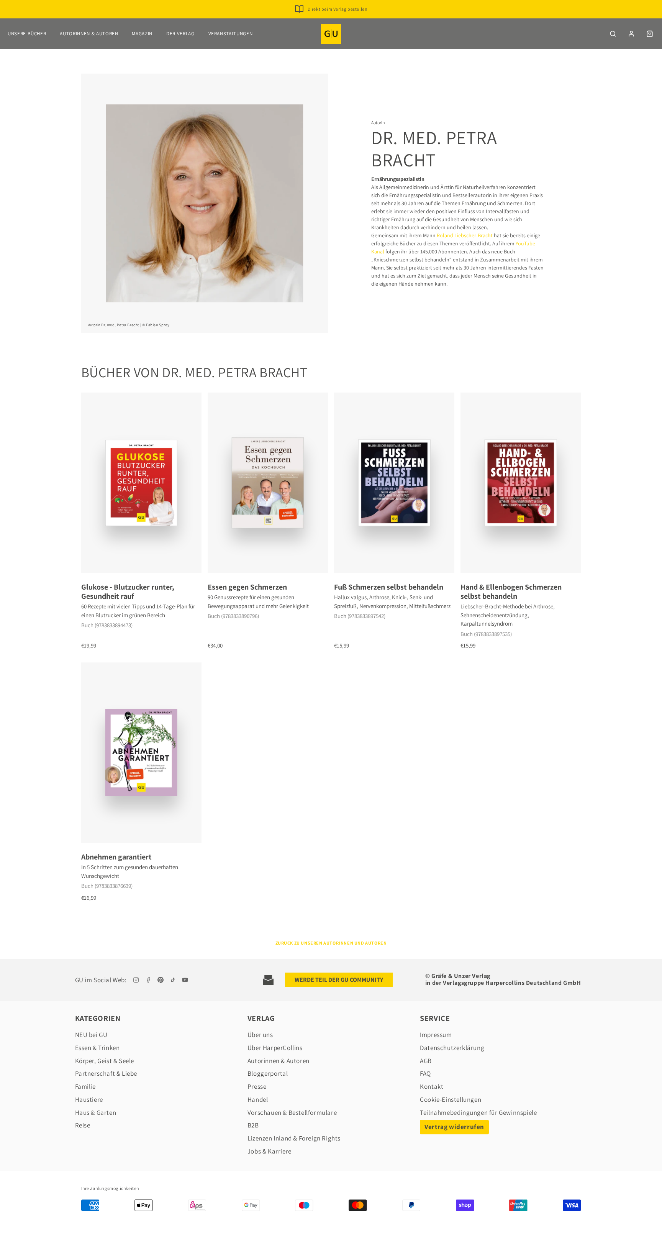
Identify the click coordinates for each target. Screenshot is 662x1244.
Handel (257, 1099)
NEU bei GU (91, 1034)
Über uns (260, 1034)
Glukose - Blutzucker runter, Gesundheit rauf (127, 591)
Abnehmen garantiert (116, 856)
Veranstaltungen (230, 33)
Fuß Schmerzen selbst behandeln (388, 587)
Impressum (436, 1034)
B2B (253, 1125)
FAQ (425, 1073)
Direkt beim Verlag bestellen (338, 9)
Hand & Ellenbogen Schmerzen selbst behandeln (511, 591)
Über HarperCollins (275, 1048)
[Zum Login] (631, 33)
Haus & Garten (95, 1112)
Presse (257, 1086)
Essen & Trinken (97, 1048)
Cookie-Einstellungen (450, 1099)
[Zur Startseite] (331, 34)
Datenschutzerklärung (452, 1048)
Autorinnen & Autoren (89, 33)
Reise (82, 1125)
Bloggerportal (267, 1073)
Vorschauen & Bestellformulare (292, 1112)
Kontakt (431, 1086)
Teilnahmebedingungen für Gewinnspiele (478, 1112)
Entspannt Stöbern (337, 21)
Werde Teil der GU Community (339, 980)
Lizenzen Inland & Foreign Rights (294, 1138)
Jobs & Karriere (269, 1151)
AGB (426, 1061)
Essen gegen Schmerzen (247, 587)
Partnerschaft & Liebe (106, 1073)
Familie (85, 1086)
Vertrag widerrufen (454, 1126)
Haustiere (89, 1099)
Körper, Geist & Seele (104, 1061)
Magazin (142, 33)
